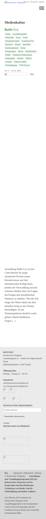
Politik (7, 55)
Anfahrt (6, 423)
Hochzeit (9, 44)
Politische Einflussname (22, 55)
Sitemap (38, 473)
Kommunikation (11, 48)
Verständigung (11, 65)
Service (27, 2)
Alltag (7, 34)
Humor (18, 44)
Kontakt (34, 2)
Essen (18, 37)
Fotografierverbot (12, 41)
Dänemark (9, 37)
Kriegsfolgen (10, 51)
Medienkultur (30, 51)
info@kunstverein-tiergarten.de (15, 383)
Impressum (17, 473)
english (41, 2)
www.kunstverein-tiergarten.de (15, 386)
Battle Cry (11, 29)
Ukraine (8, 62)
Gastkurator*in (28, 41)
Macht (20, 51)
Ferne (25, 37)
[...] (14, 320)
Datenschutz (28, 473)
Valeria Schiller (20, 62)
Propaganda (10, 58)
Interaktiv (27, 44)
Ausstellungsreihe (20, 34)
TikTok (28, 58)
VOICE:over (24, 65)
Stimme (20, 58)
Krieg (23, 48)
